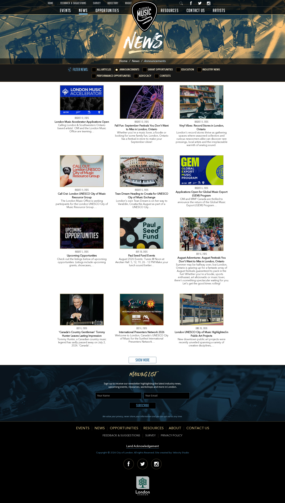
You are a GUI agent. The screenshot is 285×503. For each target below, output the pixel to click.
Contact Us (196, 10)
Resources (170, 10)
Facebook (191, 3)
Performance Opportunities (114, 76)
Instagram (208, 3)
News (83, 10)
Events (65, 10)
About (128, 3)
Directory (113, 3)
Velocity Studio (181, 453)
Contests (165, 76)
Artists (219, 10)
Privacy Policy (171, 435)
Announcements (129, 69)
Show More (142, 360)
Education (187, 69)
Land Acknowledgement (142, 446)
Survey (97, 3)
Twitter (200, 3)
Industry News (211, 69)
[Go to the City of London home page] (142, 485)
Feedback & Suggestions (73, 3)
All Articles (104, 69)
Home (50, 3)
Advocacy (145, 76)
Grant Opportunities (160, 69)
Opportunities (107, 10)
